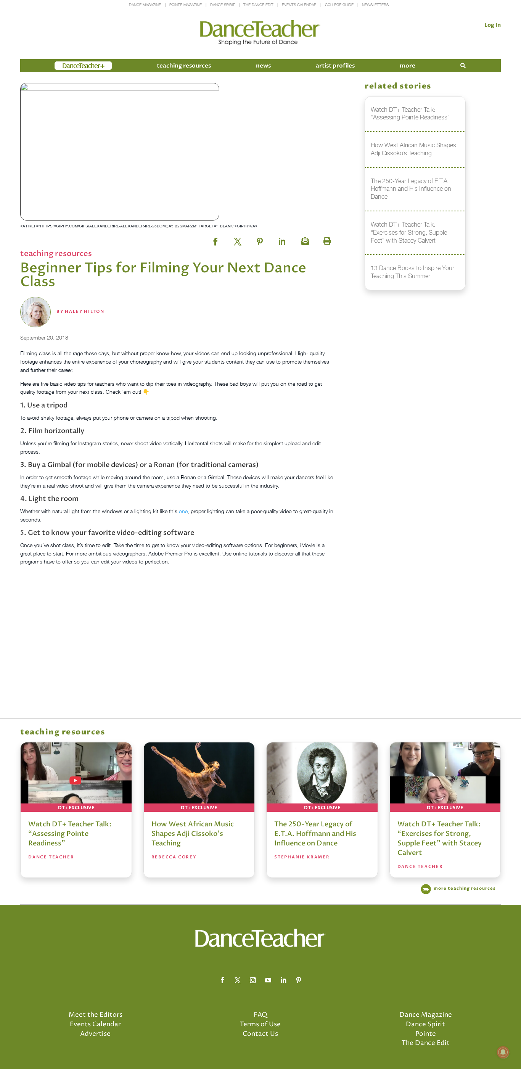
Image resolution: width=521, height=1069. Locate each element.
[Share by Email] (304, 239)
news (263, 65)
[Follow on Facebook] (222, 980)
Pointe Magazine (185, 5)
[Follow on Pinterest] (299, 980)
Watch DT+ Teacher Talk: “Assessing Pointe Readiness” (69, 833)
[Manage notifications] (503, 1052)
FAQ (260, 1014)
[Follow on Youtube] (268, 980)
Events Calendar (299, 5)
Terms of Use (260, 1024)
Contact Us (260, 1033)
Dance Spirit (222, 5)
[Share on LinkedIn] (281, 239)
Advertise (95, 1033)
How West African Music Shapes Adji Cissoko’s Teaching (192, 833)
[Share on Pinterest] (259, 239)
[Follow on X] (238, 980)
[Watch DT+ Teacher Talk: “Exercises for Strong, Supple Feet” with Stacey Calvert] (445, 777)
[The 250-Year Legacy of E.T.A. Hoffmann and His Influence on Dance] (322, 777)
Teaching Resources (184, 65)
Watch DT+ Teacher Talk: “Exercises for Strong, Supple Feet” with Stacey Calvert (439, 838)
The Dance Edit (258, 5)
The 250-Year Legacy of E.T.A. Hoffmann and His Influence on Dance (315, 833)
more (407, 65)
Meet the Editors (95, 1014)
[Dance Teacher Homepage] (260, 33)
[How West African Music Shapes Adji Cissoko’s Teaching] (199, 777)
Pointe (425, 1033)
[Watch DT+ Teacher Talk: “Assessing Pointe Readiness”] (76, 777)
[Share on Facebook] (215, 239)
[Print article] (326, 239)
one (182, 511)
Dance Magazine (145, 5)
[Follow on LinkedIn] (283, 980)
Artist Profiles (335, 65)
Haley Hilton (85, 311)
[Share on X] (237, 239)
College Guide (339, 5)
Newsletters (375, 5)
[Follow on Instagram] (253, 980)
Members (68, 65)
